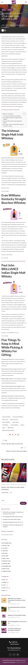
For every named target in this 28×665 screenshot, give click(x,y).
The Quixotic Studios (20, 662)
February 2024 (6, 571)
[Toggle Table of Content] (23, 114)
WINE (10, 465)
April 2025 (5, 555)
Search (3, 500)
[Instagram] (14, 654)
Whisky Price (10, 427)
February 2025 (6, 561)
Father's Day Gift (14, 419)
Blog (4, 9)
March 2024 (5, 568)
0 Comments (5, 27)
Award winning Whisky (18, 416)
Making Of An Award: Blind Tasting (12, 519)
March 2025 (5, 558)
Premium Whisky (14, 425)
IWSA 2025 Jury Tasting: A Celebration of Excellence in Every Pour (13, 512)
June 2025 (5, 550)
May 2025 (5, 553)
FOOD (4, 585)
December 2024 (6, 566)
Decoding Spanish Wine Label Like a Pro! (13, 516)
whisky (3, 427)
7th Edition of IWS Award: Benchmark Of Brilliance (13, 525)
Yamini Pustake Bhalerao (17, 25)
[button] (26, 2)
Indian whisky (15, 422)
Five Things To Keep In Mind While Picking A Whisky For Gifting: (13, 125)
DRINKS (10, 9)
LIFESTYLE (6, 587)
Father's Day (5, 419)
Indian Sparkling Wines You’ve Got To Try (13, 522)
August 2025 (6, 545)
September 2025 (6, 543)
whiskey (22, 425)
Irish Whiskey (5, 425)
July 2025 (4, 548)
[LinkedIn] (17, 654)
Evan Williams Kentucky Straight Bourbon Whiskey (12, 118)
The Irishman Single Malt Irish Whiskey (12, 116)
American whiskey (6, 416)
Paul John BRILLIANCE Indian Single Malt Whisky (12, 121)
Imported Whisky (6, 422)
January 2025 (6, 563)
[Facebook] (10, 654)
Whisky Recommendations (8, 430)
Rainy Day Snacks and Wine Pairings (12, 488)
